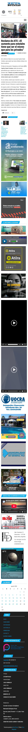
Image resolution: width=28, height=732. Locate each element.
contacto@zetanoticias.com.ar (10, 666)
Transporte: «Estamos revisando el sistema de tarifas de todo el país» (23, 130)
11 (5, 598)
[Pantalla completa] (25, 344)
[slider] (13, 344)
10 (2, 598)
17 (2, 601)
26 (9, 604)
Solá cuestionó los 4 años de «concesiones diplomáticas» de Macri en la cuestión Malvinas (4, 131)
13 (13, 598)
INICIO (4, 619)
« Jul (2, 610)
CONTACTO (6, 633)
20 (13, 601)
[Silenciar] (22, 344)
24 (2, 604)
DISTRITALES (6, 627)
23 (24, 601)
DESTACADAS (6, 625)
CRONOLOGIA (6, 630)
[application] (14, 189)
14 (16, 598)
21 (16, 601)
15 (20, 598)
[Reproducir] (3, 344)
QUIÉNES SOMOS (7, 636)
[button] (14, 189)
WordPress (15, 727)
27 (13, 604)
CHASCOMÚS (6, 622)
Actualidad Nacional (12, 117)
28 (16, 604)
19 (9, 601)
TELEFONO (6, 660)
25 (5, 604)
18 (5, 601)
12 (9, 598)
